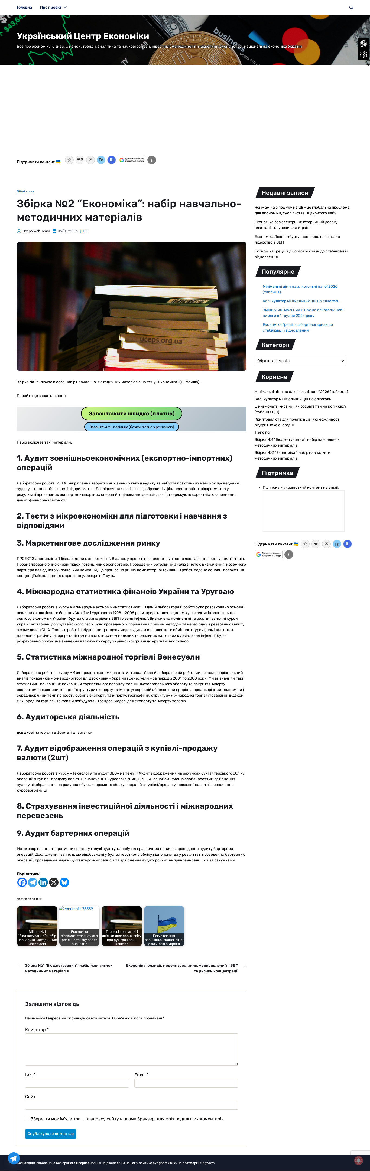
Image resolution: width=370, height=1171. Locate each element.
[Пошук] (351, 7)
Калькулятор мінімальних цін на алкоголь (301, 301)
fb (112, 160)
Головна (24, 7)
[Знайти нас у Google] (131, 160)
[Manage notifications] (358, 1160)
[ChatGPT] (363, 43)
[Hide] (368, 65)
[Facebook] (22, 882)
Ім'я (30, 1074)
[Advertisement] (185, 113)
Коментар (37, 1029)
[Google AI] (363, 54)
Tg (101, 160)
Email (141, 1074)
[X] (54, 882)
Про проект (51, 7)
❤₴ (80, 159)
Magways (207, 1163)
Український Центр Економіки (83, 36)
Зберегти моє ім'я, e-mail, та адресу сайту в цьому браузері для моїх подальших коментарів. (128, 1119)
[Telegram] (32, 882)
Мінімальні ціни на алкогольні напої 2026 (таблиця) (301, 391)
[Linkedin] (43, 882)
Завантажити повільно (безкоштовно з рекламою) (132, 427)
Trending (262, 432)
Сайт (30, 1096)
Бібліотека (25, 191)
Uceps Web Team (36, 231)
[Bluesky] (64, 882)
